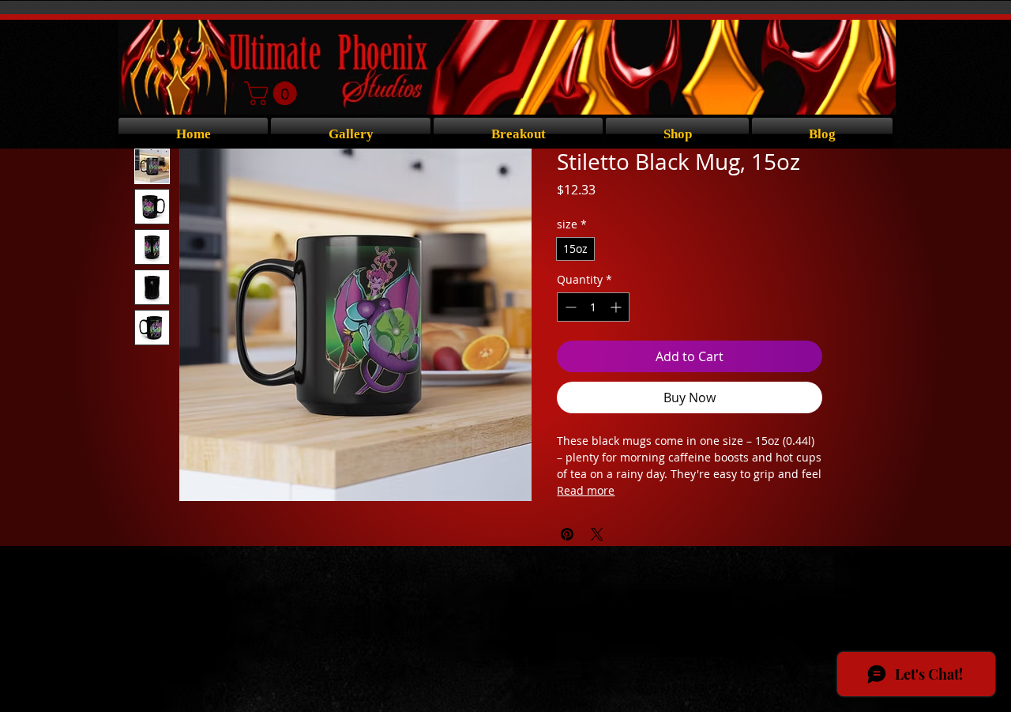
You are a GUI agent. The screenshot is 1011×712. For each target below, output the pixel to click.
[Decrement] (569, 307)
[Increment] (617, 307)
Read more (585, 490)
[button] (273, 93)
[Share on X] (597, 534)
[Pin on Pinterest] (567, 534)
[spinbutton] (593, 307)
